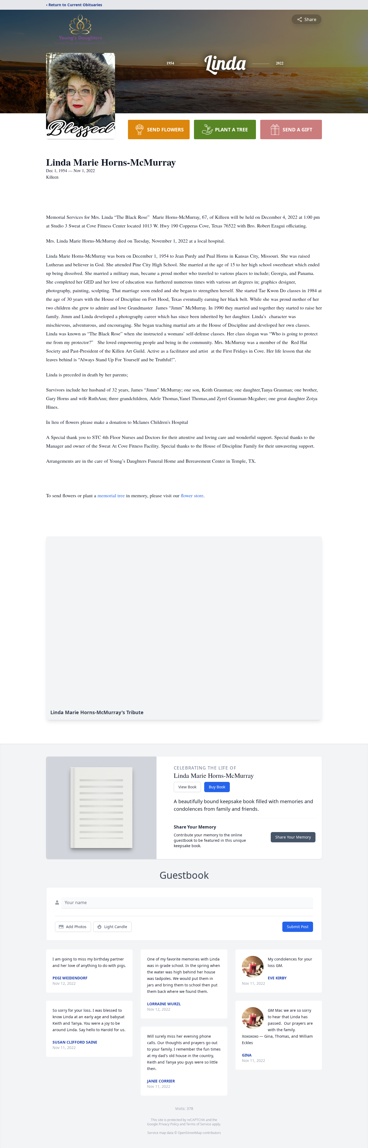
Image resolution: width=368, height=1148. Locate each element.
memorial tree (111, 495)
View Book (187, 786)
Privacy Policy (169, 1124)
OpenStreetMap (190, 1132)
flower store (192, 495)
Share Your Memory (293, 837)
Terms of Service (198, 1124)
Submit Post (297, 926)
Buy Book (217, 786)
